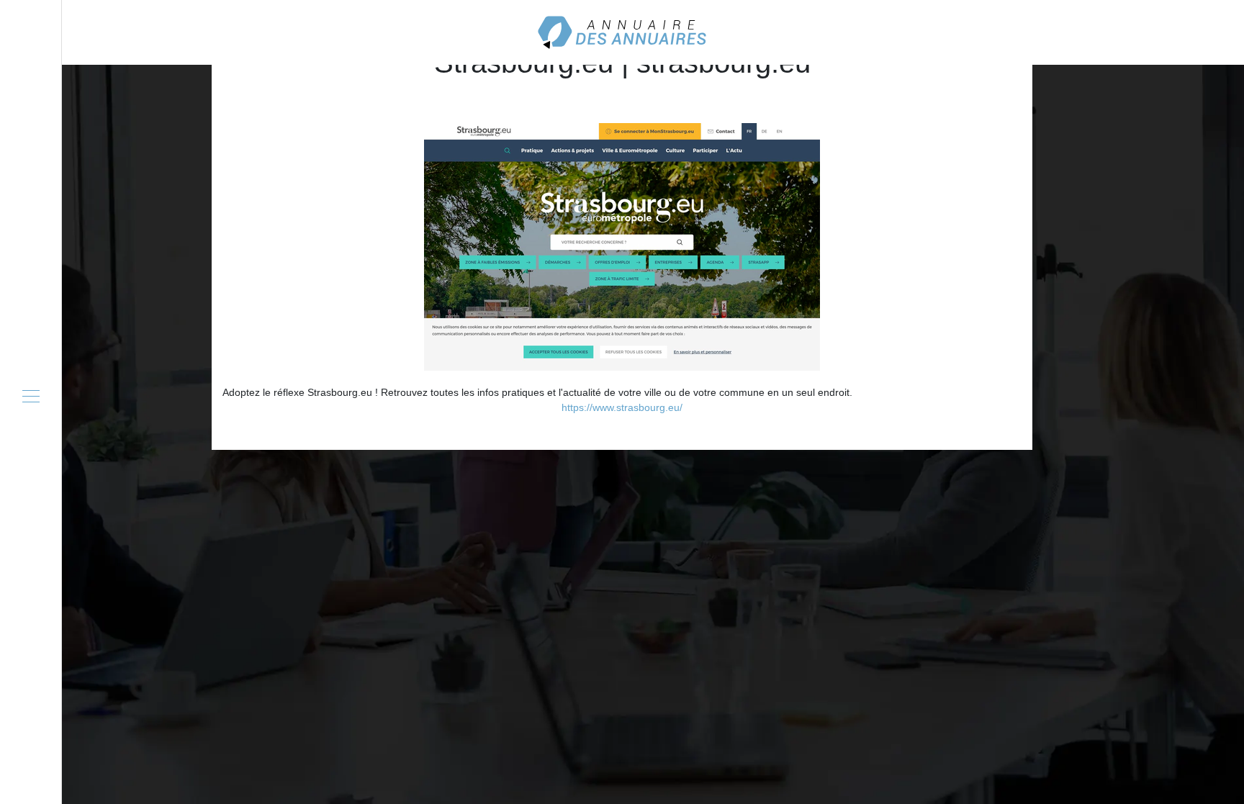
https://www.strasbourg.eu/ (622, 407)
